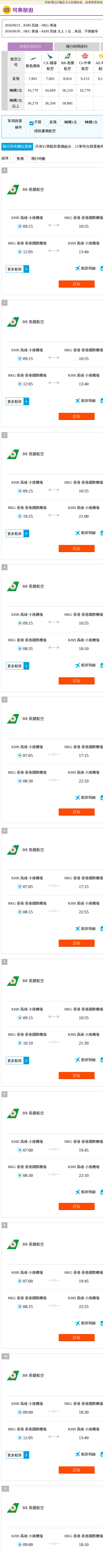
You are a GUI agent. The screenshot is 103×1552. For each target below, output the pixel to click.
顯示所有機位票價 (17, 146)
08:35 (28, 648)
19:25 (28, 516)
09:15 (28, 226)
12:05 (28, 251)
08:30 (28, 781)
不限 (37, 122)
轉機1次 (70, 122)
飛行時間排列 (76, 46)
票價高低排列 (30, 46)
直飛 (53, 122)
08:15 (28, 912)
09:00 (28, 1412)
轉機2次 (91, 122)
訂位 (76, 284)
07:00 (28, 1150)
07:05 (28, 755)
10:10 (28, 1043)
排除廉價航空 (45, 131)
